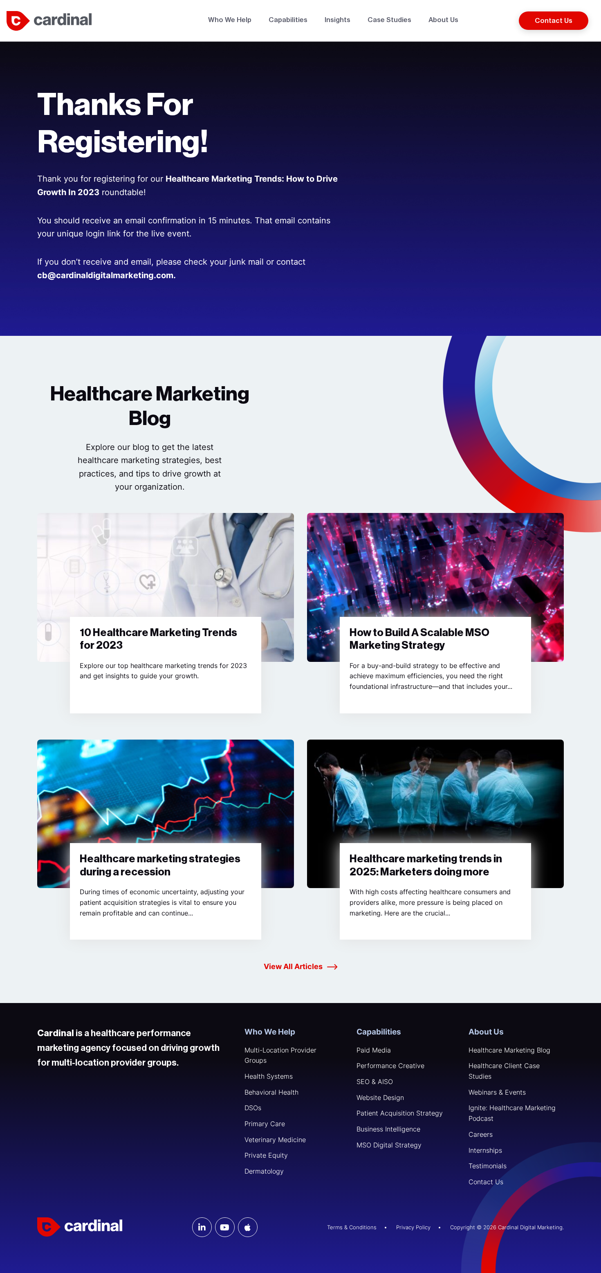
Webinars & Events (497, 1092)
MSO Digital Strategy (389, 1145)
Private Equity (266, 1155)
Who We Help (269, 1032)
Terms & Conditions (352, 1227)
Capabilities (379, 1032)
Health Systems (268, 1076)
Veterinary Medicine (275, 1140)
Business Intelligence (388, 1129)
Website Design (380, 1097)
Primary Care (264, 1124)
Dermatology (264, 1171)
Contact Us (486, 1182)
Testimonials (488, 1166)
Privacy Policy (413, 1227)
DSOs (252, 1108)
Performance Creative (390, 1066)
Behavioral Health (271, 1092)
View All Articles (293, 966)
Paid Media (374, 1050)
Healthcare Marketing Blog (509, 1050)
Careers (481, 1134)
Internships (485, 1150)
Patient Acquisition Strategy (400, 1113)
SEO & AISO (375, 1081)
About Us (486, 1032)
